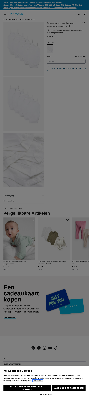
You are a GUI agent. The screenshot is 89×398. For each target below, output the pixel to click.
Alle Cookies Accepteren (69, 388)
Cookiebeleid (38, 381)
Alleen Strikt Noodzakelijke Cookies (27, 388)
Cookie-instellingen (44, 394)
